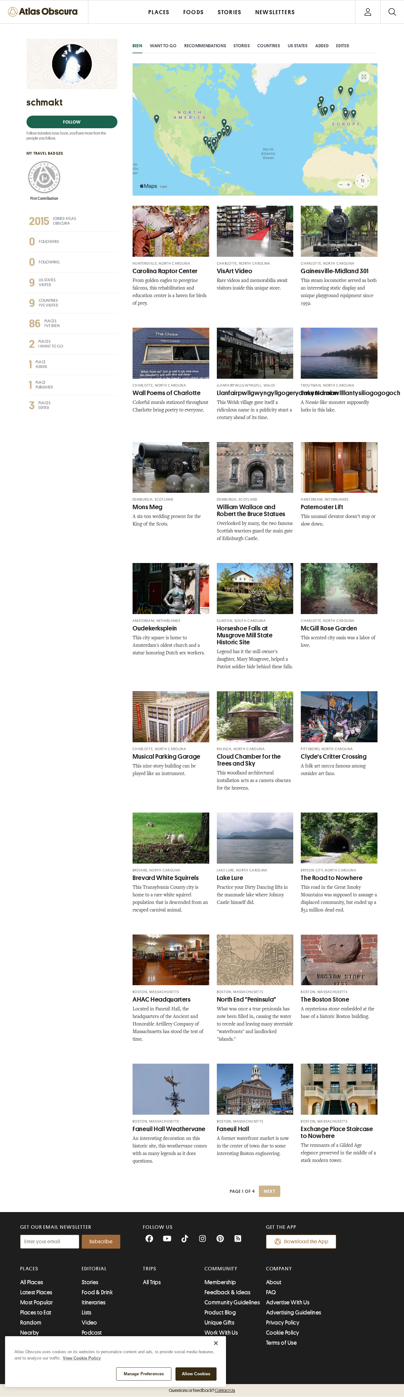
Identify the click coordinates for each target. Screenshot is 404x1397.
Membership (220, 1282)
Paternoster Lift (322, 507)
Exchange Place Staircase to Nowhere (337, 1132)
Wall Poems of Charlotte (167, 393)
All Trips (152, 1282)
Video (89, 1322)
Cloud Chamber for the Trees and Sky (249, 760)
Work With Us (221, 1332)
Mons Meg (148, 507)
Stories (242, 45)
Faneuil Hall (233, 1129)
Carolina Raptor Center (165, 271)
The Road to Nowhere (331, 878)
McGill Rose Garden (329, 628)
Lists (87, 1312)
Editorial (94, 1268)
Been (137, 45)
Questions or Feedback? (202, 1390)
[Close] (216, 1343)
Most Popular (36, 1302)
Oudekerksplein (155, 628)
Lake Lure (230, 878)
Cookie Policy (282, 1332)
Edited (342, 45)
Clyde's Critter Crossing (333, 756)
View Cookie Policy (82, 1358)
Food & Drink (97, 1292)
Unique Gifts (219, 1322)
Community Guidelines (232, 1302)
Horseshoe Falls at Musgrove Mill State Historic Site (245, 635)
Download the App (306, 1241)
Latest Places (36, 1292)
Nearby (29, 1332)
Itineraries (94, 1302)
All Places (31, 1282)
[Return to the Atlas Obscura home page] (44, 12)
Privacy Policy (282, 1322)
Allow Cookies (196, 1373)
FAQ (271, 1292)
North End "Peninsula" (246, 999)
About (274, 1282)
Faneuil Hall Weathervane (169, 1129)
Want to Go (163, 45)
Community (221, 1268)
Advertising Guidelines (293, 1312)
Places (29, 1268)
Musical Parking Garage (166, 756)
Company (279, 1268)
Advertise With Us (288, 1302)
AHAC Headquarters (162, 999)
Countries (268, 45)
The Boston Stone (325, 999)
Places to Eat (35, 1312)
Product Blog (220, 1312)
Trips (150, 1268)
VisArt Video (234, 271)
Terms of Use (281, 1342)
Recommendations (205, 45)
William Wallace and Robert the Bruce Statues (251, 510)
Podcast (92, 1332)
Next (269, 1191)
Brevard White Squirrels (166, 878)
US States (298, 45)
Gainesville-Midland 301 (335, 271)
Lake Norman (319, 393)
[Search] (392, 12)
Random (31, 1322)
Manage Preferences (144, 1373)
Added (322, 45)
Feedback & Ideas (227, 1292)
